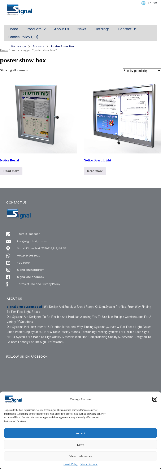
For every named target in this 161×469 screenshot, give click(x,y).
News (81, 29)
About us (61, 29)
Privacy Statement (88, 464)
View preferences (80, 456)
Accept (80, 433)
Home (4, 50)
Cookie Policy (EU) (23, 37)
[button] (155, 399)
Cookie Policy (71, 464)
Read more (11, 171)
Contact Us (127, 29)
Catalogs (102, 29)
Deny (80, 444)
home (13, 29)
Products (34, 29)
